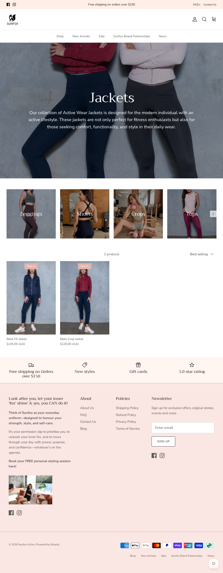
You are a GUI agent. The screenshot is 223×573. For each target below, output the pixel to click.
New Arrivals (81, 36)
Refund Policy (126, 415)
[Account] (193, 19)
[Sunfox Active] (13, 19)
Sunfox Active (26, 544)
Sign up (163, 441)
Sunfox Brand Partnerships (131, 36)
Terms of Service (128, 428)
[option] (31, 213)
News (163, 36)
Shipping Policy (127, 408)
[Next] (213, 214)
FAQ (83, 415)
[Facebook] (8, 4)
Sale (102, 36)
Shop (60, 36)
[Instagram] (14, 4)
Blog (83, 428)
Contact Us (209, 4)
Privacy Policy (126, 421)
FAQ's (196, 4)
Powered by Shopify (47, 544)
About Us (87, 408)
